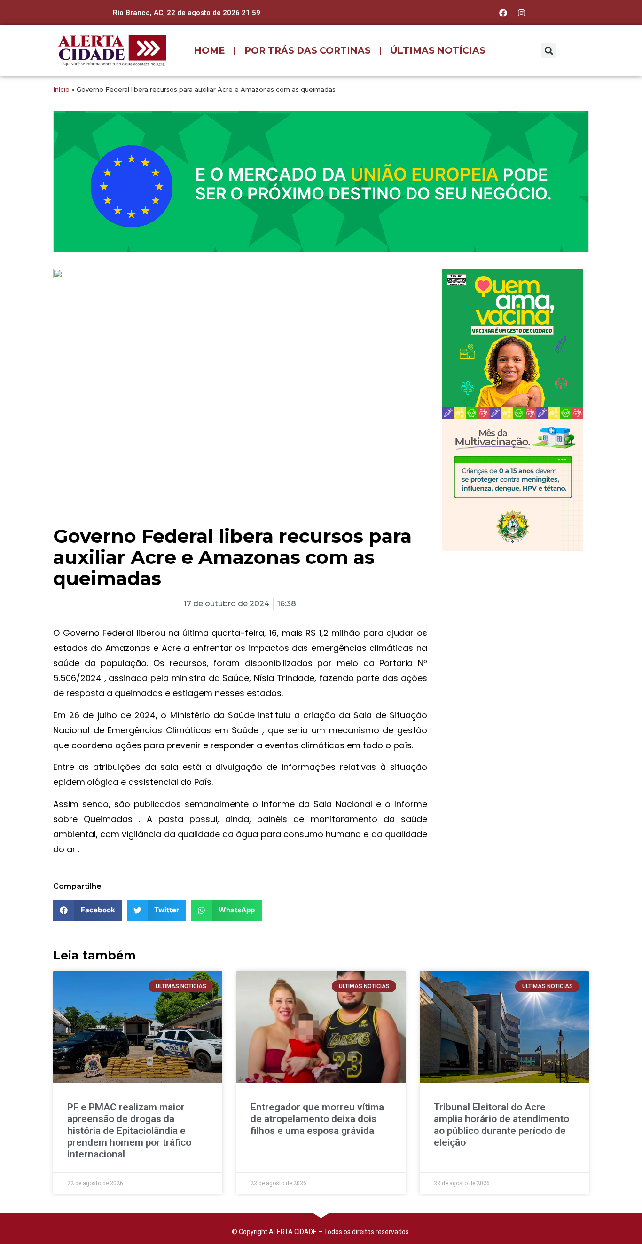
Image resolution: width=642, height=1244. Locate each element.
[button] (548, 50)
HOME (209, 50)
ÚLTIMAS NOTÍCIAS (438, 50)
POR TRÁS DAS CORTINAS (307, 50)
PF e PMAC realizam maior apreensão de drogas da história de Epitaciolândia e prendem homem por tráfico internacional (129, 1130)
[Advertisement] (513, 619)
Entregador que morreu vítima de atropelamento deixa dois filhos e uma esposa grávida (317, 1118)
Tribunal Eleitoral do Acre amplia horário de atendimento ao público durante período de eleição (501, 1125)
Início (61, 89)
